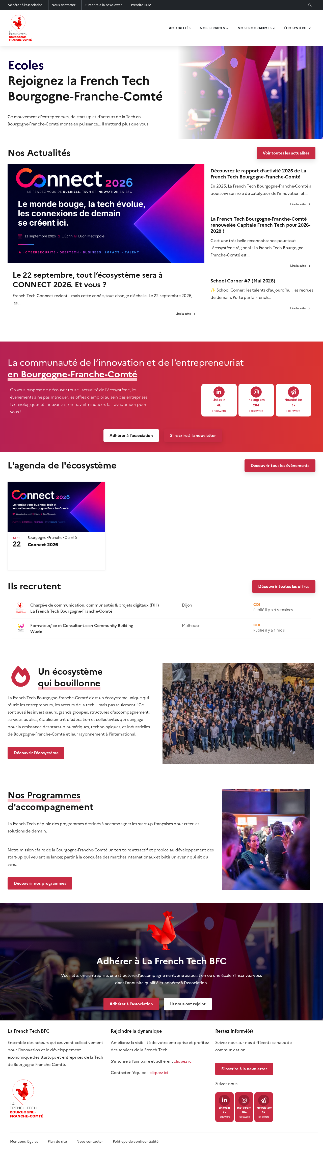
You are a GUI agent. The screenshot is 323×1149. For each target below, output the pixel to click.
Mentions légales (24, 1141)
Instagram (256, 400)
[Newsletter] (293, 392)
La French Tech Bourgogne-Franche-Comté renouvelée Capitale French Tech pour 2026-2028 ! (260, 225)
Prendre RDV (141, 5)
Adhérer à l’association (25, 5)
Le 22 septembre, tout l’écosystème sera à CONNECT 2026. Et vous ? (88, 279)
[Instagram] (256, 392)
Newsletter (293, 400)
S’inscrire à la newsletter (103, 5)
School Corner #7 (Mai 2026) (242, 280)
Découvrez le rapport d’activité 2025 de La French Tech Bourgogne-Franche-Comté (258, 173)
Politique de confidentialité (136, 1141)
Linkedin (218, 400)
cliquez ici (183, 1061)
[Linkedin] (219, 392)
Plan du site (62, 1141)
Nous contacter (63, 5)
